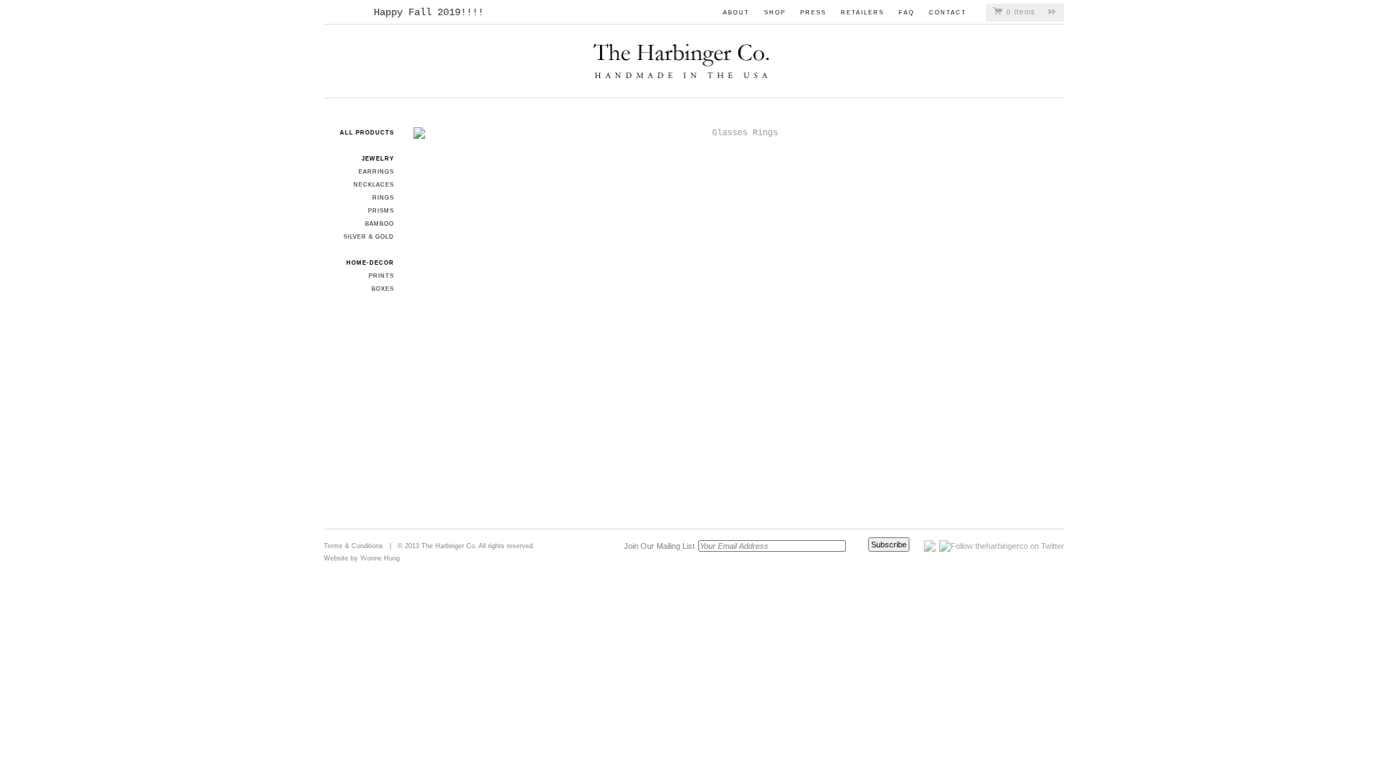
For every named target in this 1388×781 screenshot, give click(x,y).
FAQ (906, 12)
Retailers (862, 12)
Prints (381, 276)
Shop (775, 12)
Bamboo (379, 224)
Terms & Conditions (353, 546)
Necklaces (374, 185)
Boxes (383, 289)
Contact (948, 12)
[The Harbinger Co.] (685, 50)
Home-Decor (370, 263)
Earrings (376, 171)
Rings (383, 198)
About (736, 12)
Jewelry (377, 158)
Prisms (381, 211)
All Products (367, 132)
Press (813, 12)
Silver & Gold (368, 237)
